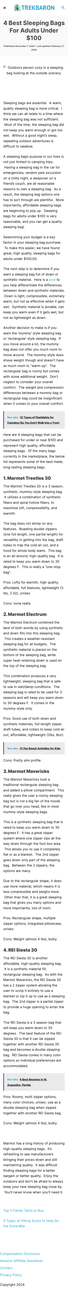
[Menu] (5, 8)
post (52, 280)
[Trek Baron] (34, 8)
